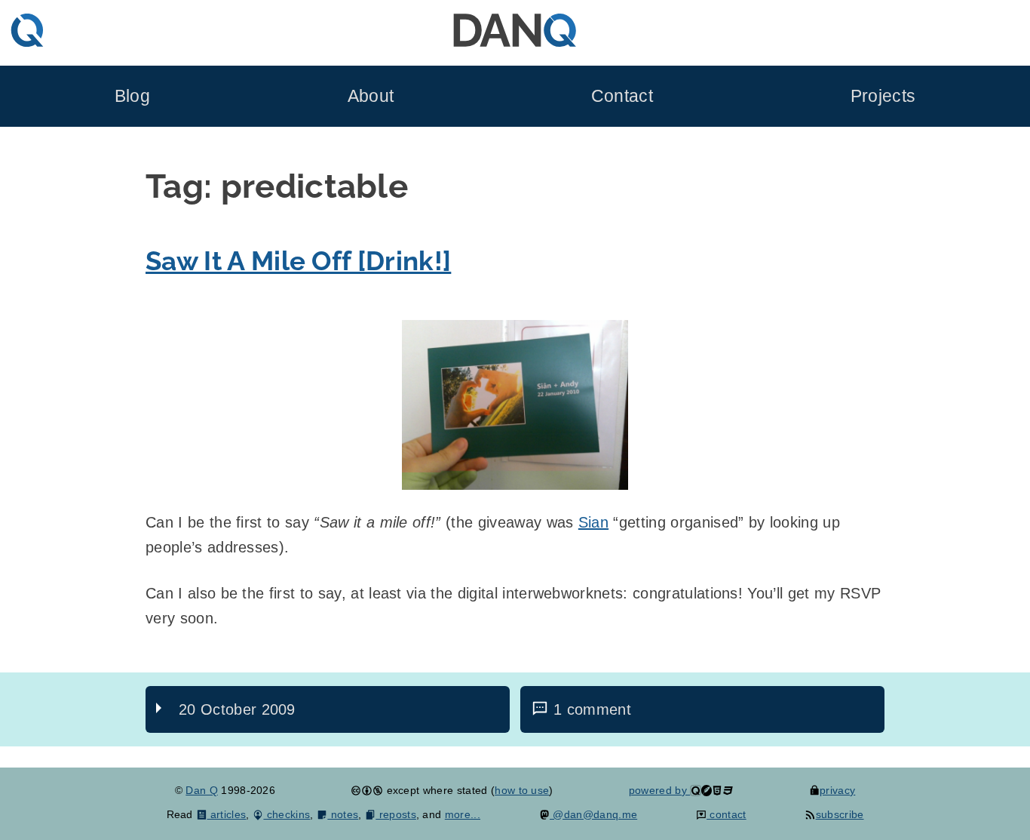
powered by (660, 790)
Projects (883, 96)
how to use (522, 790)
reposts (396, 814)
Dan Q (201, 790)
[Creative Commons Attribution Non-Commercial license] (367, 790)
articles (226, 814)
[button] (515, 405)
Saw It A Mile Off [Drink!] (298, 260)
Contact (622, 96)
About (371, 96)
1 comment (592, 709)
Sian (593, 522)
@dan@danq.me (593, 814)
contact (726, 814)
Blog (132, 96)
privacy (837, 790)
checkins (286, 814)
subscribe (839, 814)
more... (462, 814)
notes (342, 814)
